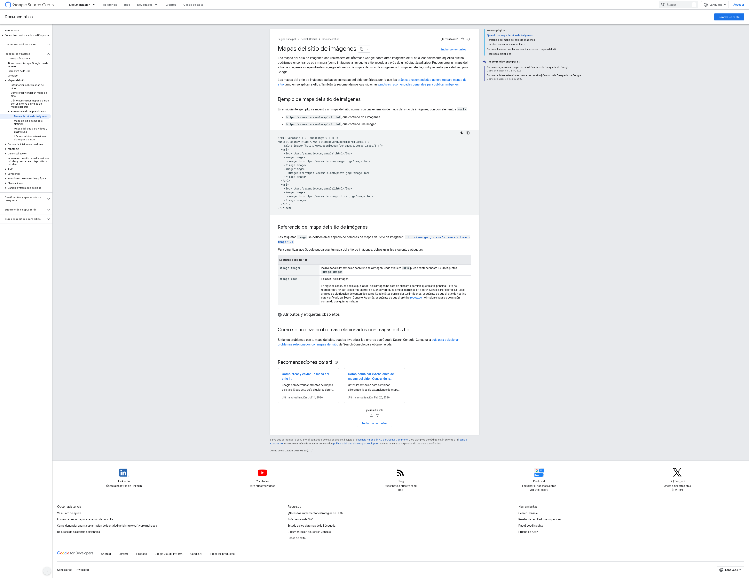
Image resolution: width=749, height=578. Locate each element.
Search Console (729, 17)
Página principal (287, 39)
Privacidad (82, 569)
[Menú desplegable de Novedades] (157, 4)
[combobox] (678, 4)
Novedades (145, 4)
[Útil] (462, 39)
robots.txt (416, 297)
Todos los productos (222, 553)
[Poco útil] (468, 39)
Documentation (19, 16)
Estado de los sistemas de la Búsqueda (311, 525)
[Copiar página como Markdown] (361, 49)
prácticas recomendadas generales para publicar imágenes (418, 84)
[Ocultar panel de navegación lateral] (47, 571)
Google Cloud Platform (169, 553)
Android (106, 553)
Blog (127, 4)
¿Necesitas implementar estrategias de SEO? (315, 513)
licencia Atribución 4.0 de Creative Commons (383, 439)
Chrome (124, 553)
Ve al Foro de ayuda (69, 513)
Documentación (79, 4)
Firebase (141, 553)
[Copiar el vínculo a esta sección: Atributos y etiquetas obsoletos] (344, 314)
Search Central (42, 4)
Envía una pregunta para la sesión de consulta (85, 519)
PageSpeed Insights (530, 525)
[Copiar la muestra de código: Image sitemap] (468, 133)
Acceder (738, 4)
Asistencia (110, 4)
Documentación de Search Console (309, 531)
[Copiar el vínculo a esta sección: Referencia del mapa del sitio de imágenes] (371, 227)
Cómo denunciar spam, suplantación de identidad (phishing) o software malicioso (107, 525)
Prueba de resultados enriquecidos (539, 519)
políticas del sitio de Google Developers (355, 443)
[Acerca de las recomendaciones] (336, 362)
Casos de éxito (193, 4)
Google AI (196, 553)
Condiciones (64, 569)
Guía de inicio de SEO (300, 519)
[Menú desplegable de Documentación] (94, 4)
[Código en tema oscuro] (462, 133)
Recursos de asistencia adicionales (78, 531)
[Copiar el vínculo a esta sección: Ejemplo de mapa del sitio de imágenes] (364, 99)
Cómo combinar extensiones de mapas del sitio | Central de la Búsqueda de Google (371, 378)
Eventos (170, 4)
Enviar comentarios (453, 49)
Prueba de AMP (528, 531)
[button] (25, 35)
